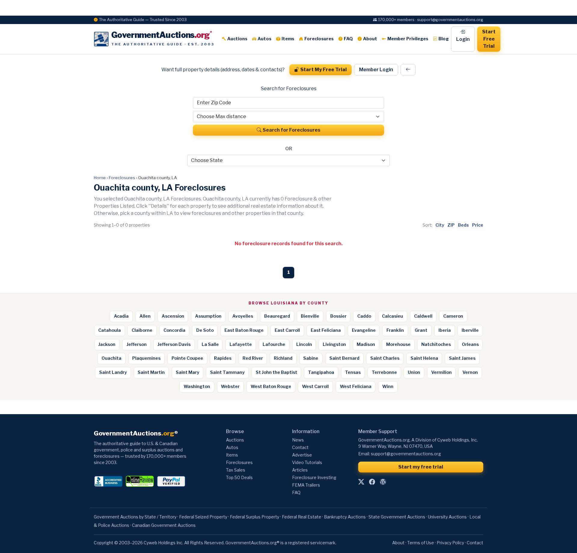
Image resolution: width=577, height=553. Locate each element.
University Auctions (447, 516)
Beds (463, 225)
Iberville (470, 330)
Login (463, 39)
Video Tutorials (307, 462)
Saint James (462, 358)
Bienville (310, 316)
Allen (145, 316)
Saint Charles (384, 358)
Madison (366, 344)
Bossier (338, 316)
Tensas (353, 372)
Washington (197, 386)
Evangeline (364, 330)
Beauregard (277, 316)
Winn (387, 386)
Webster (230, 386)
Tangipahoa (321, 372)
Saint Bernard (344, 358)
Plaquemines (146, 358)
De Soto (205, 330)
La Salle (210, 344)
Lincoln (304, 344)
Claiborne (142, 330)
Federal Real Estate (301, 516)
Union (414, 372)
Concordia (174, 330)
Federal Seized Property (203, 516)
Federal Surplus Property (254, 516)
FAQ (348, 38)
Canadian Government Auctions (164, 525)
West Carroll (315, 386)
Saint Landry (113, 372)
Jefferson (137, 344)
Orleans (470, 344)
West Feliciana (355, 386)
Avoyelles (242, 316)
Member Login (376, 69)
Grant (421, 330)
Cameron (453, 316)
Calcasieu (392, 316)
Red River (253, 358)
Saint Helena (424, 358)
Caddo (364, 316)
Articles (300, 469)
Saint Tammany (227, 372)
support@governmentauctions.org (406, 453)
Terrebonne (384, 372)
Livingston (334, 344)
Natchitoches (436, 344)
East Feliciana (326, 330)
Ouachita (111, 358)
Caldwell (423, 316)
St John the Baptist (276, 372)
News (298, 439)
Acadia (121, 316)
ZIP (451, 225)
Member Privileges (407, 38)
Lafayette (241, 344)
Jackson (106, 344)
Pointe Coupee (187, 358)
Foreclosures (319, 38)
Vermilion (441, 372)
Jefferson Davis (174, 344)
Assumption (208, 316)
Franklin (395, 330)
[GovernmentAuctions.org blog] (383, 481)
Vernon (470, 372)
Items (288, 38)
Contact (300, 447)
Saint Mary (187, 372)
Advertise (302, 454)
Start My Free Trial (323, 69)
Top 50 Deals (239, 477)
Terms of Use (420, 542)
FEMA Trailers (306, 484)
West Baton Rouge (271, 386)
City (439, 225)
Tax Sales (235, 469)
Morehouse (398, 344)
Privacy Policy (450, 542)
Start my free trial (420, 467)
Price (477, 225)
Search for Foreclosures (291, 130)
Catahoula (109, 330)
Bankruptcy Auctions (345, 516)
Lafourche (274, 344)
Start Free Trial (489, 39)
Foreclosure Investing (314, 477)
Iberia (444, 330)
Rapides (222, 358)
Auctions (237, 38)
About (370, 38)
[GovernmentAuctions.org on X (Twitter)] (361, 481)
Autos (264, 38)
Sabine (310, 358)
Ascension (173, 316)
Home (100, 177)
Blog (443, 38)
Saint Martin (151, 372)
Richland (283, 358)
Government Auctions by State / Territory (135, 516)
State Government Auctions (396, 516)
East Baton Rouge (244, 330)
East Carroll (287, 330)
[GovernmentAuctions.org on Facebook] (372, 481)
